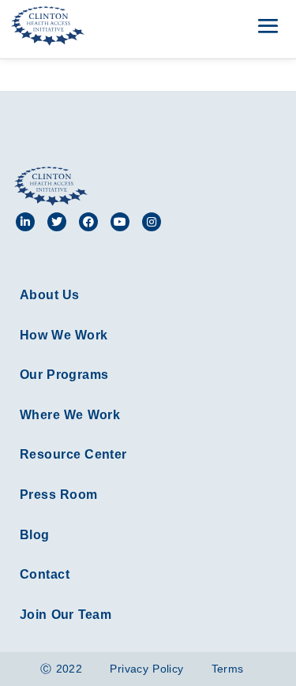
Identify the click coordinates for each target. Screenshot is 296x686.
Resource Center (73, 454)
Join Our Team (65, 614)
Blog (35, 535)
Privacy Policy (146, 668)
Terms (228, 668)
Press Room (59, 494)
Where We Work (70, 415)
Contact (44, 574)
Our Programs (64, 374)
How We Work (63, 335)
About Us (50, 295)
